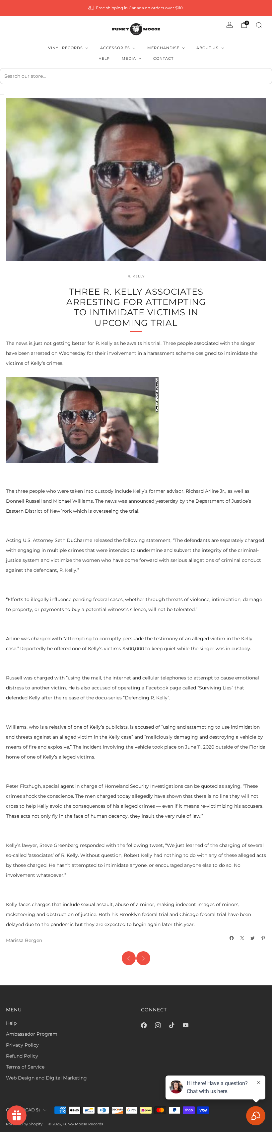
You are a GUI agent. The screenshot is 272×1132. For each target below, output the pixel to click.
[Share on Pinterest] (263, 938)
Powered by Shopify (24, 1124)
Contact (163, 58)
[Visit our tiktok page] (171, 1025)
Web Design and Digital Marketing (46, 1078)
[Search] (258, 25)
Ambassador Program (31, 1034)
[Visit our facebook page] (144, 1025)
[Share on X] (242, 938)
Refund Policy (22, 1056)
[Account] (229, 25)
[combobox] (136, 76)
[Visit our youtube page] (185, 1025)
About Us (207, 48)
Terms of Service (25, 1067)
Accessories (115, 48)
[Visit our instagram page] (158, 1025)
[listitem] (136, 8)
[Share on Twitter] (253, 938)
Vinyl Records (65, 48)
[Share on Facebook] (232, 938)
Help (104, 58)
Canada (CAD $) (23, 1109)
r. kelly (136, 276)
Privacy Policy (22, 1045)
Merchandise (163, 48)
